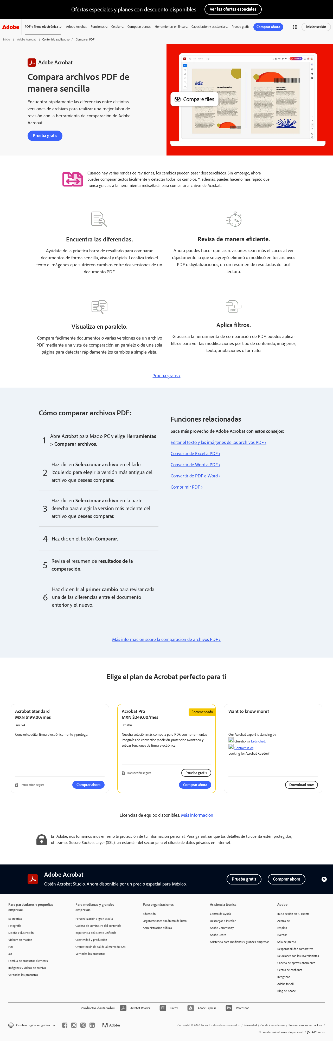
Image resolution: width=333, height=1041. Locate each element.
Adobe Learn (218, 935)
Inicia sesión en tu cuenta (293, 914)
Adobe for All (285, 984)
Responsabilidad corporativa (295, 949)
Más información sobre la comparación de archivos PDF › (166, 639)
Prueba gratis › (166, 375)
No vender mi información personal (281, 1032)
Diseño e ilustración (21, 933)
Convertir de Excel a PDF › (195, 453)
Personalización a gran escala (94, 919)
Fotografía (14, 926)
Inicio (6, 39)
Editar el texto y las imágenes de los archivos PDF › (218, 442)
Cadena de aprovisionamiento (296, 963)
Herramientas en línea (170, 27)
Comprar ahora (268, 27)
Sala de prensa (286, 942)
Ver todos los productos (23, 975)
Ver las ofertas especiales (233, 9)
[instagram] (73, 1025)
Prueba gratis (240, 27)
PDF (11, 947)
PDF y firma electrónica (41, 27)
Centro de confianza (290, 970)
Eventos (282, 935)
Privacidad (250, 1025)
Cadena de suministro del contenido (98, 926)
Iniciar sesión (316, 27)
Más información (197, 815)
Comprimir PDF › (187, 487)
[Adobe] (10, 27)
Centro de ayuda (220, 914)
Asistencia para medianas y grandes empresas (235, 942)
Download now (301, 784)
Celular (116, 27)
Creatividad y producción (91, 940)
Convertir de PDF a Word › (195, 476)
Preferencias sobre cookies (305, 1025)
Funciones (98, 27)
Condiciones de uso (272, 1025)
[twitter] (83, 1025)
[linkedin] (92, 1025)
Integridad (283, 977)
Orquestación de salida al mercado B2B (100, 947)
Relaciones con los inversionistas (298, 956)
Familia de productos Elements (28, 961)
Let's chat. (258, 741)
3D (10, 954)
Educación (149, 914)
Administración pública (157, 928)
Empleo (282, 928)
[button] (295, 27)
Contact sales (243, 748)
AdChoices (318, 1032)
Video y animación (20, 940)
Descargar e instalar (223, 921)
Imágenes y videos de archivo (27, 968)
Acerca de (283, 921)
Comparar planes (139, 27)
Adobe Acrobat (76, 27)
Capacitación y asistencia (208, 27)
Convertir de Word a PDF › (195, 465)
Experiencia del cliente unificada (95, 933)
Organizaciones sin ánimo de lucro (165, 921)
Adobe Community (222, 928)
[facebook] (64, 1025)
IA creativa (15, 919)
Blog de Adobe (286, 991)
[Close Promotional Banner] (324, 879)
